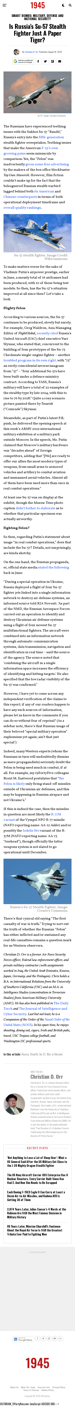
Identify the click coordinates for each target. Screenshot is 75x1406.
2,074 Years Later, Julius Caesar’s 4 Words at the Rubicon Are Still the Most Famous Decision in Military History (36, 1213)
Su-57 (42, 1054)
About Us (14, 1387)
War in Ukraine (54, 1054)
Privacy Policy (58, 1387)
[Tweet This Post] (45, 61)
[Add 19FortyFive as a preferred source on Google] (23, 61)
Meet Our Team (28, 1387)
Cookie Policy (47, 1390)
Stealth (34, 1054)
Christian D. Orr (31, 51)
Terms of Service (31, 1390)
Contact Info (44, 1387)
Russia (25, 1054)
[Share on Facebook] (38, 61)
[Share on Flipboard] (52, 61)
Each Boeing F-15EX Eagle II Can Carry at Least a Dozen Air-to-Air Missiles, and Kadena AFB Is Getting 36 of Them (36, 1196)
